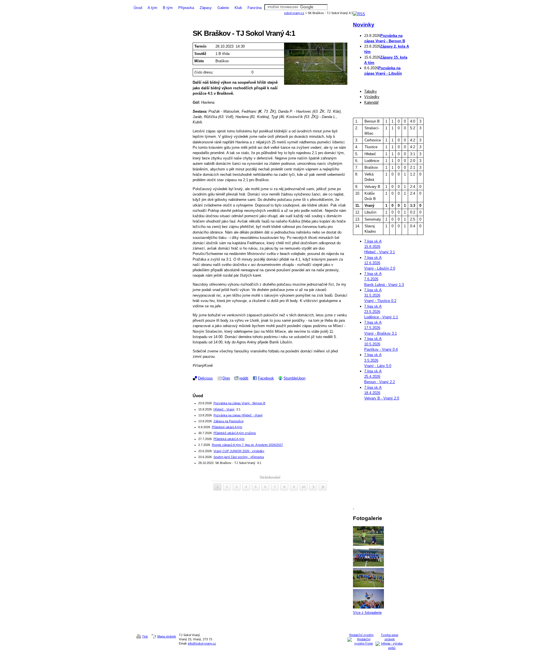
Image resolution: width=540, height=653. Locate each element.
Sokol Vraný (270, 2)
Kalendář (371, 102)
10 (303, 486)
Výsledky (371, 97)
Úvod (138, 8)
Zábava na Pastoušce (228, 421)
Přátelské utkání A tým (227, 427)
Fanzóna (255, 8)
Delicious (205, 378)
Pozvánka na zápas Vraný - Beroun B (239, 403)
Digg (226, 378)
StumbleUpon (294, 378)
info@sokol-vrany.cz (202, 643)
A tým (152, 8)
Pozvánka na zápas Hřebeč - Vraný (238, 415)
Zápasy (206, 8)
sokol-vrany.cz (294, 13)
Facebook (266, 378)
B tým (168, 8)
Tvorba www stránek (389, 637)
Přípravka (186, 8)
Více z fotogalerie (367, 612)
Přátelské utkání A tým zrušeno (234, 433)
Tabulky (370, 91)
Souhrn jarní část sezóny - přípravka (238, 457)
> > (322, 487)
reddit (243, 378)
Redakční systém (361, 635)
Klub (238, 8)
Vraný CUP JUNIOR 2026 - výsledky (238, 451)
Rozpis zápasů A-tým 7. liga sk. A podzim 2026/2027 (247, 445)
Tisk (145, 636)
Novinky (363, 25)
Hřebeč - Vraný (224, 409)
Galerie (223, 8)
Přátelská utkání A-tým (228, 439)
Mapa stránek (166, 636)
